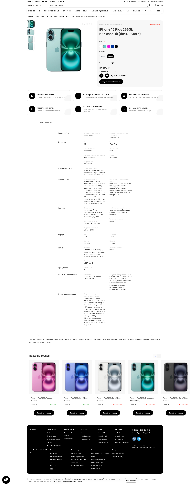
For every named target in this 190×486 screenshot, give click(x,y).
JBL (51, 463)
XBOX (52, 469)
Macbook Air (85, 433)
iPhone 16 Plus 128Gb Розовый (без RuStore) (43, 399)
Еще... (158, 11)
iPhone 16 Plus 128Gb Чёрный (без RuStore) (175, 399)
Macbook (137, 11)
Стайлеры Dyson (97, 465)
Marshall (53, 466)
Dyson (93, 450)
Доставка (45, 1)
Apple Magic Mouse (77, 457)
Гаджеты (53, 450)
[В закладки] (84, 24)
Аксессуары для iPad (78, 460)
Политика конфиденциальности (143, 447)
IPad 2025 (101, 433)
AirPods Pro (119, 439)
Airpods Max (119, 436)
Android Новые (81, 11)
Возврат (52, 1)
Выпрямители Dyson (98, 459)
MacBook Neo (86, 436)
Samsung (67, 11)
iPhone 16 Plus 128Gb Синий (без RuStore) (76, 399)
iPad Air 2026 (102, 436)
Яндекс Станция (56, 460)
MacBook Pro (85, 439)
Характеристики (45, 122)
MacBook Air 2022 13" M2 (38, 451)
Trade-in (37, 1)
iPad (127, 11)
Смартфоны (52, 429)
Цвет (101, 41)
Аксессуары (76, 450)
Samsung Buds (76, 453)
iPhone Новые (34, 11)
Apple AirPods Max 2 (122, 442)
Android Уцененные (99, 11)
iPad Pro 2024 (103, 439)
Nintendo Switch (56, 457)
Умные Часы (117, 11)
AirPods (148, 11)
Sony (114, 450)
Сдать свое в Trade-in (111, 82)
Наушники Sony (117, 457)
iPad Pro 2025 (103, 442)
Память (102, 52)
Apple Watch (68, 439)
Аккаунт (160, 5)
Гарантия (30, 1)
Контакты (60, 1)
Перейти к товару (44, 413)
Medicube (53, 453)
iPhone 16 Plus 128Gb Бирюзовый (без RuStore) (142, 399)
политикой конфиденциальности (70, 481)
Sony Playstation (118, 453)
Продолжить (131, 480)
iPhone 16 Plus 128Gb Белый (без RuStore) (109, 399)
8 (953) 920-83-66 (130, 1)
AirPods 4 (118, 433)
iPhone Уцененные (51, 11)
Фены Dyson (95, 468)
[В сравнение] (89, 24)
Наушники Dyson (97, 462)
